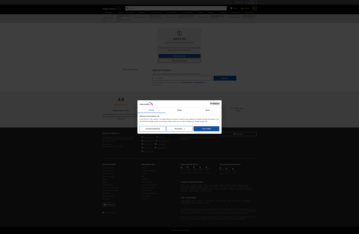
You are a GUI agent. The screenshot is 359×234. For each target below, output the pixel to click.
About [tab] (207, 110)
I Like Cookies (206, 129)
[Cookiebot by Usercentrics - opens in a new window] (211, 104)
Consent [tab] (151, 110)
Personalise (178, 129)
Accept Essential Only (152, 129)
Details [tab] (179, 110)
